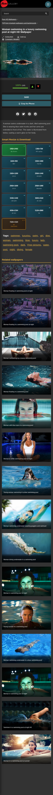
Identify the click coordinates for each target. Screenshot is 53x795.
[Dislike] (38, 86)
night (12, 249)
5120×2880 (39, 210)
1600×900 (14, 161)
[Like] (32, 86)
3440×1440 (14, 198)
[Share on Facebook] (17, 114)
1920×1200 (14, 173)
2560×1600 (14, 186)
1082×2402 (14, 149)
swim (35, 235)
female (28, 249)
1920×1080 (39, 161)
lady (42, 240)
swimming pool (10, 245)
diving (20, 249)
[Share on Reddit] (35, 114)
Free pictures (34, 245)
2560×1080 (39, 186)
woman (6, 240)
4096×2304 (14, 210)
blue (27, 240)
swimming (18, 240)
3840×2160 (39, 198)
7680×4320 (14, 222)
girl (41, 235)
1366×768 (39, 149)
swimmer (15, 235)
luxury (35, 240)
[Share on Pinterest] (29, 114)
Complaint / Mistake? (12, 39)
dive (48, 235)
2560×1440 (39, 173)
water (46, 245)
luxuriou (26, 235)
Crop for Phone (27, 104)
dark (23, 245)
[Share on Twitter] (23, 114)
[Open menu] (48, 4)
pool (5, 249)
